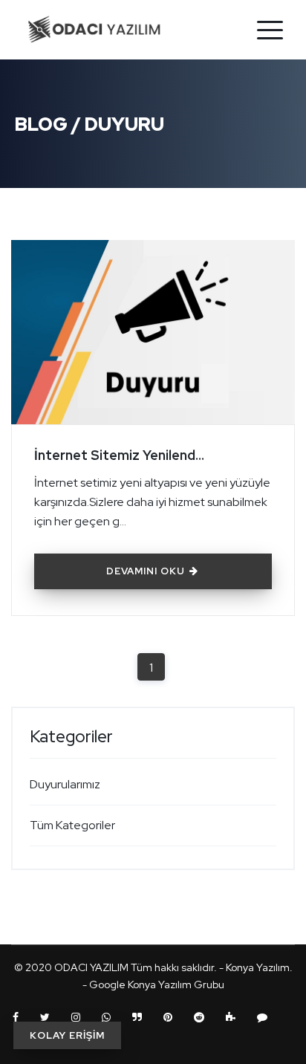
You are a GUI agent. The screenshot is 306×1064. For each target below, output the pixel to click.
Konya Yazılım (258, 967)
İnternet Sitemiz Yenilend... (119, 455)
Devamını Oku (147, 571)
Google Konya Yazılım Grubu (156, 984)
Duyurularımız (65, 784)
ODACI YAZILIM (91, 967)
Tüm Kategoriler (72, 825)
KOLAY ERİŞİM (67, 1035)
